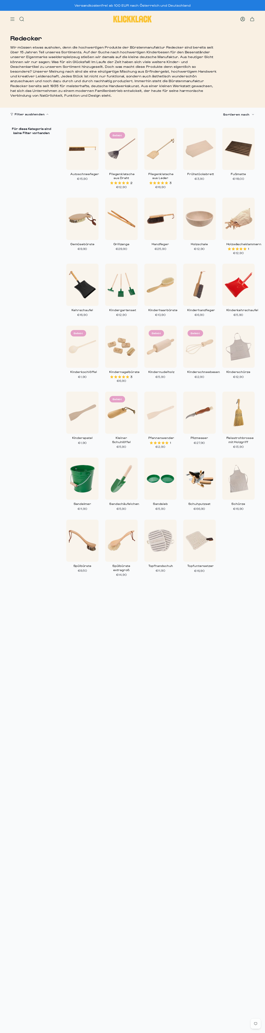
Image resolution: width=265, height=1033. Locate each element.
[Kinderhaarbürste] (160, 285)
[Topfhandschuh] (160, 541)
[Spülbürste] (82, 541)
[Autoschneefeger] (82, 149)
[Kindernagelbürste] (121, 347)
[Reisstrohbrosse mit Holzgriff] (238, 413)
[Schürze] (238, 479)
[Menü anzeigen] (12, 19)
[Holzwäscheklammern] (238, 219)
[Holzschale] (199, 219)
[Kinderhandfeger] (199, 285)
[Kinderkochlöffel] (82, 347)
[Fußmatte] (238, 149)
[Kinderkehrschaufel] (238, 285)
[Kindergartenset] (121, 285)
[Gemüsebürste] (82, 219)
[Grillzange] (121, 219)
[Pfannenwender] (160, 413)
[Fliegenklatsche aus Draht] (121, 149)
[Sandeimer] (82, 479)
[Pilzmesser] (199, 413)
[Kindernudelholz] (160, 347)
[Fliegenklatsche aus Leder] (160, 149)
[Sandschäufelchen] (121, 479)
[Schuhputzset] (199, 479)
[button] (120, 183)
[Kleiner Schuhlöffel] (121, 413)
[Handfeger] (160, 219)
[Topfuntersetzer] (199, 541)
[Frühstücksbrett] (199, 149)
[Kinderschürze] (238, 347)
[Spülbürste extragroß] (121, 541)
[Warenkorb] (252, 19)
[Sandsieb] (160, 479)
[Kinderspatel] (82, 413)
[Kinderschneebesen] (199, 347)
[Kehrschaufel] (82, 285)
